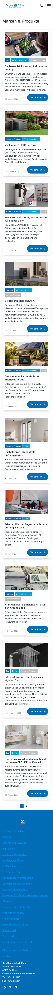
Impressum (8, 848)
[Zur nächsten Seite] (31, 806)
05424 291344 (14, 981)
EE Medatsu (9, 866)
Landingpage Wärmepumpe (17, 877)
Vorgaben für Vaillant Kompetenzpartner (25, 895)
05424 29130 (14, 977)
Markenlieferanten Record (17, 942)
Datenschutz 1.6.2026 (14, 842)
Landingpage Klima (12, 860)
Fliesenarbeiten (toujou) (15, 907)
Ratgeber (7, 836)
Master (6, 956)
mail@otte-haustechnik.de (22, 973)
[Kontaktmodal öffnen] (42, 6)
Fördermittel (9, 930)
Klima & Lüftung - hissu (15, 889)
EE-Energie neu (11, 872)
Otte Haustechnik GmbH (16, 950)
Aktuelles (7, 901)
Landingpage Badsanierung (17, 883)
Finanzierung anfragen (15, 924)
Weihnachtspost (11, 918)
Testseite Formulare (13, 831)
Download (8, 936)
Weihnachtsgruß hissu (14, 854)
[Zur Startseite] (17, 5)
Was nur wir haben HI (14, 912)
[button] (49, 5)
